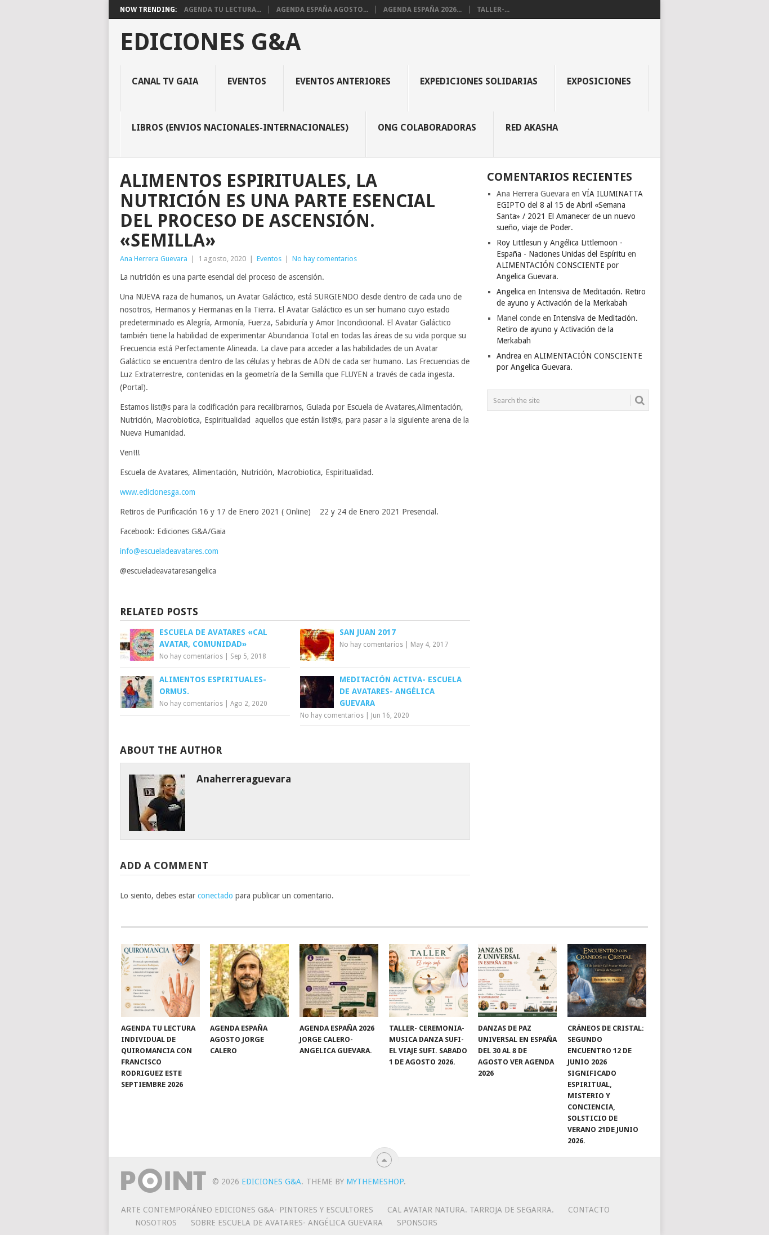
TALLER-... (493, 10)
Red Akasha (532, 127)
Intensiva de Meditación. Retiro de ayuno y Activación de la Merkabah (567, 329)
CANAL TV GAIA (165, 81)
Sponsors (417, 1222)
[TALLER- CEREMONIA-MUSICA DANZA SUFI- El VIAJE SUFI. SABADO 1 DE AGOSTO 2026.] (428, 980)
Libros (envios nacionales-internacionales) (240, 127)
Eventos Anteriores (343, 81)
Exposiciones (599, 81)
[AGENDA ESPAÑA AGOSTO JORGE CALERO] (249, 980)
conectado (215, 895)
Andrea (509, 355)
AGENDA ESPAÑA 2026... (422, 10)
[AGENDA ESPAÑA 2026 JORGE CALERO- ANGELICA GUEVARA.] (338, 980)
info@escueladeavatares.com (169, 551)
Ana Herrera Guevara (153, 258)
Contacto (589, 1209)
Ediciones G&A (210, 42)
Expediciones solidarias (479, 81)
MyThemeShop (375, 1181)
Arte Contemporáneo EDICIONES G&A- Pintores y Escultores (247, 1209)
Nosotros (156, 1222)
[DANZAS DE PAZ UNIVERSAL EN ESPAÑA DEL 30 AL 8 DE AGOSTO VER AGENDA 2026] (517, 980)
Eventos (246, 81)
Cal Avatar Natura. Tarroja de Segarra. (470, 1209)
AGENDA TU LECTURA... (222, 10)
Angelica (511, 291)
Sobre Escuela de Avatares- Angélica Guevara (287, 1222)
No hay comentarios (324, 258)
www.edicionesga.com (157, 491)
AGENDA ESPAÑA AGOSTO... (322, 10)
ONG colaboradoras (427, 127)
